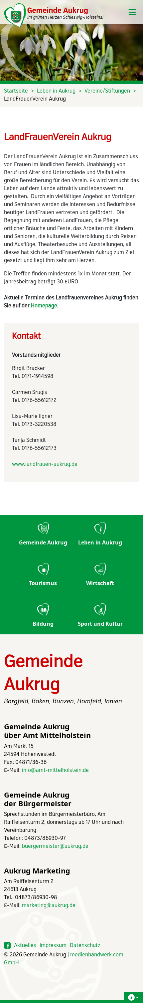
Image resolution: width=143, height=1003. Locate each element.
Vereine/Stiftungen (107, 91)
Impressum (53, 945)
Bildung (43, 623)
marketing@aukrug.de (48, 905)
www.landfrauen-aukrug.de (44, 464)
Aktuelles (25, 945)
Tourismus (43, 583)
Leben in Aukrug (56, 91)
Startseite (16, 91)
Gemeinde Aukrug (43, 542)
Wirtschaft (100, 583)
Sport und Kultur (100, 623)
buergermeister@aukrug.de (55, 846)
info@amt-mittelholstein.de (55, 770)
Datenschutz (85, 945)
